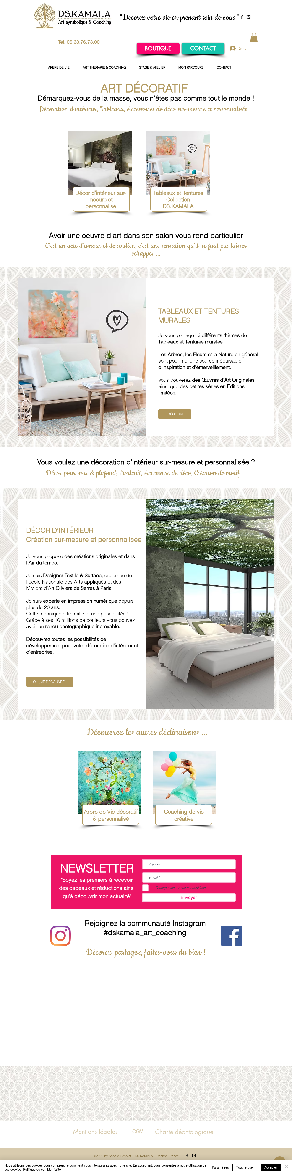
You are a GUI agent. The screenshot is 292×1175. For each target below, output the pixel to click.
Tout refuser (245, 1167)
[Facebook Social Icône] (231, 936)
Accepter (270, 1167)
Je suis (34, 601)
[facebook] (242, 17)
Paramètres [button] (220, 1167)
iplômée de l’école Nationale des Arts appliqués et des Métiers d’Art (79, 581)
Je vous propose (44, 556)
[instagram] (248, 17)
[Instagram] (60, 936)
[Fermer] (286, 1167)
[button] (254, 37)
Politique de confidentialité (42, 1169)
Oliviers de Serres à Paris (82, 588)
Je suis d (66, 575)
